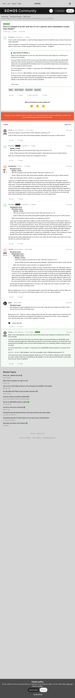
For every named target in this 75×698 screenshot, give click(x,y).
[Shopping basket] (70, 3)
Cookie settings (36, 438)
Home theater (7, 378)
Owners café (6, 388)
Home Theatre (19, 90)
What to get (26, 16)
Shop (4, 3)
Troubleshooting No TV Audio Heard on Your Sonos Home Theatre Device (26, 418)
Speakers (6, 425)
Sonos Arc (38, 90)
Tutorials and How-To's (9, 415)
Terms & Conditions (25, 438)
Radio (19, 3)
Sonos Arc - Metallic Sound (11, 375)
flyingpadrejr (12, 166)
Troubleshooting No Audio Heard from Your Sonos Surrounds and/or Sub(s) (26, 412)
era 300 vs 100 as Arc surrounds (13, 407)
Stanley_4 (11, 130)
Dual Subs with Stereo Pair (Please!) (14, 423)
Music (11, 90)
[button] (2, 11)
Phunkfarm (11, 37)
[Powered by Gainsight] (37, 434)
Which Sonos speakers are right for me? (15, 381)
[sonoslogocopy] (37, 3)
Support (14, 3)
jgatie (10, 302)
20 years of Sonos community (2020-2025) (16, 396)
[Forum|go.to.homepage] (20, 11)
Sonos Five (29, 90)
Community (4, 16)
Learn (9, 3)
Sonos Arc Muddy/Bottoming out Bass (15, 402)
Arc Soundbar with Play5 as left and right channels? (19, 391)
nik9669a (11, 249)
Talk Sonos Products (16, 16)
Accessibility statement (49, 438)
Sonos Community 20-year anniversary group (16, 399)
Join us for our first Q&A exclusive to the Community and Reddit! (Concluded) (27, 386)
